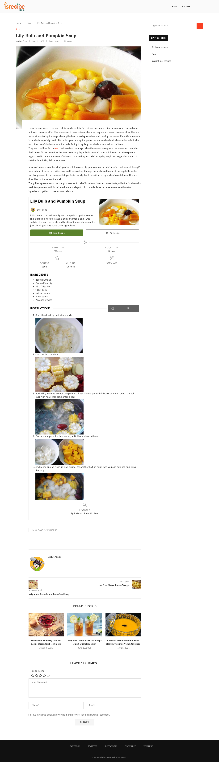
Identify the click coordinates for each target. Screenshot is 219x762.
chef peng (22, 41)
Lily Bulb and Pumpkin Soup (44, 530)
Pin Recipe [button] (114, 233)
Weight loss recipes (161, 61)
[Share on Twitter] (56, 542)
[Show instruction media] (115, 308)
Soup (29, 23)
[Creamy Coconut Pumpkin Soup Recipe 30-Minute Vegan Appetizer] (123, 624)
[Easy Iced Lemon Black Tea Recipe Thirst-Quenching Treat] (84, 624)
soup (56, 148)
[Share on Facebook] (49, 542)
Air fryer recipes (160, 47)
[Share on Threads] (72, 542)
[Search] (214, 6)
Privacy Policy (121, 757)
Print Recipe (58, 233)
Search (200, 26)
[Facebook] (203, 6)
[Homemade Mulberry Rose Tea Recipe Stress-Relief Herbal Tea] (46, 624)
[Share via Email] (79, 542)
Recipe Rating (37, 671)
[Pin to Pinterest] (64, 542)
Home (174, 7)
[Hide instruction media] (131, 308)
